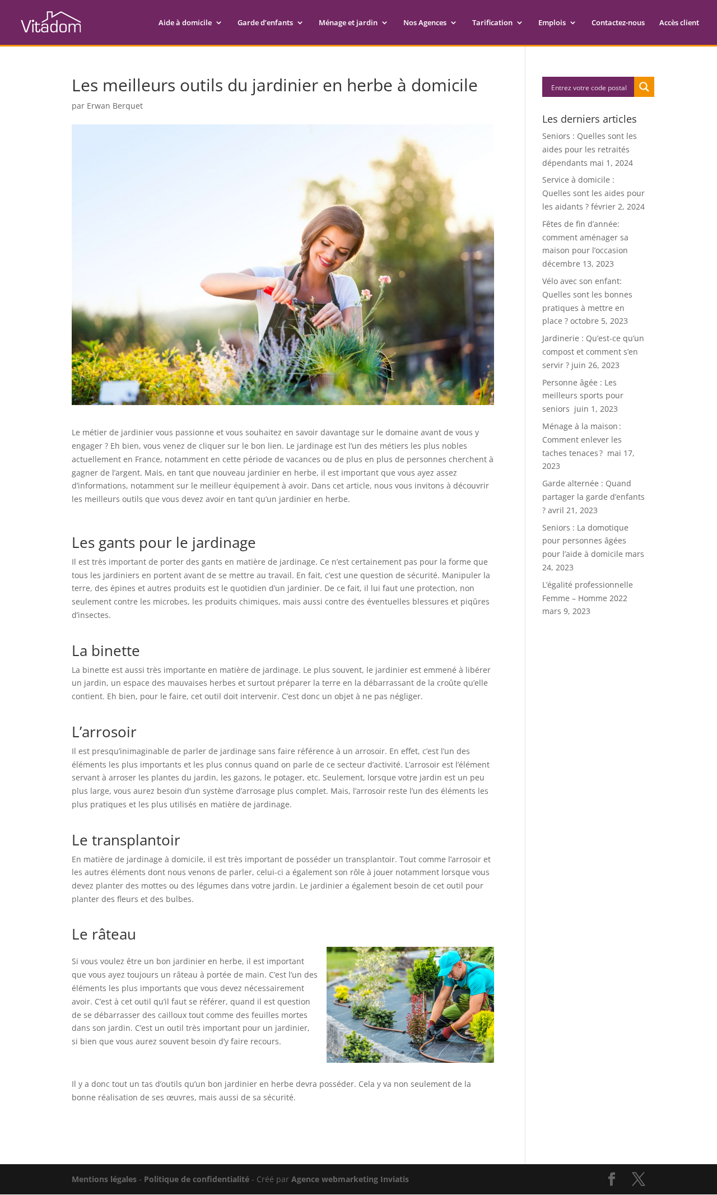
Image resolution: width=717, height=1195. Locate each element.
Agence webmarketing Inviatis (350, 1179)
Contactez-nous (618, 22)
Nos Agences (424, 22)
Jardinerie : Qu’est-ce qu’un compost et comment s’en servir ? (593, 351)
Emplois (552, 22)
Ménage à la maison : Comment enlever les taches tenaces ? (582, 439)
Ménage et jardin (348, 22)
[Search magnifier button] (644, 87)
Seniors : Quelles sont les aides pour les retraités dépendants (589, 149)
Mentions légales (104, 1179)
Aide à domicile (185, 22)
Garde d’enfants (265, 22)
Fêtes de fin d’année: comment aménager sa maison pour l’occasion (585, 237)
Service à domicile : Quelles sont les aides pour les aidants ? (593, 193)
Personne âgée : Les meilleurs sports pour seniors (582, 396)
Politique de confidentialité (196, 1179)
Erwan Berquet (115, 105)
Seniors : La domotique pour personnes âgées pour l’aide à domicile (585, 541)
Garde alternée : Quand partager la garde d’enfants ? (593, 496)
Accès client (679, 22)
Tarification (492, 22)
